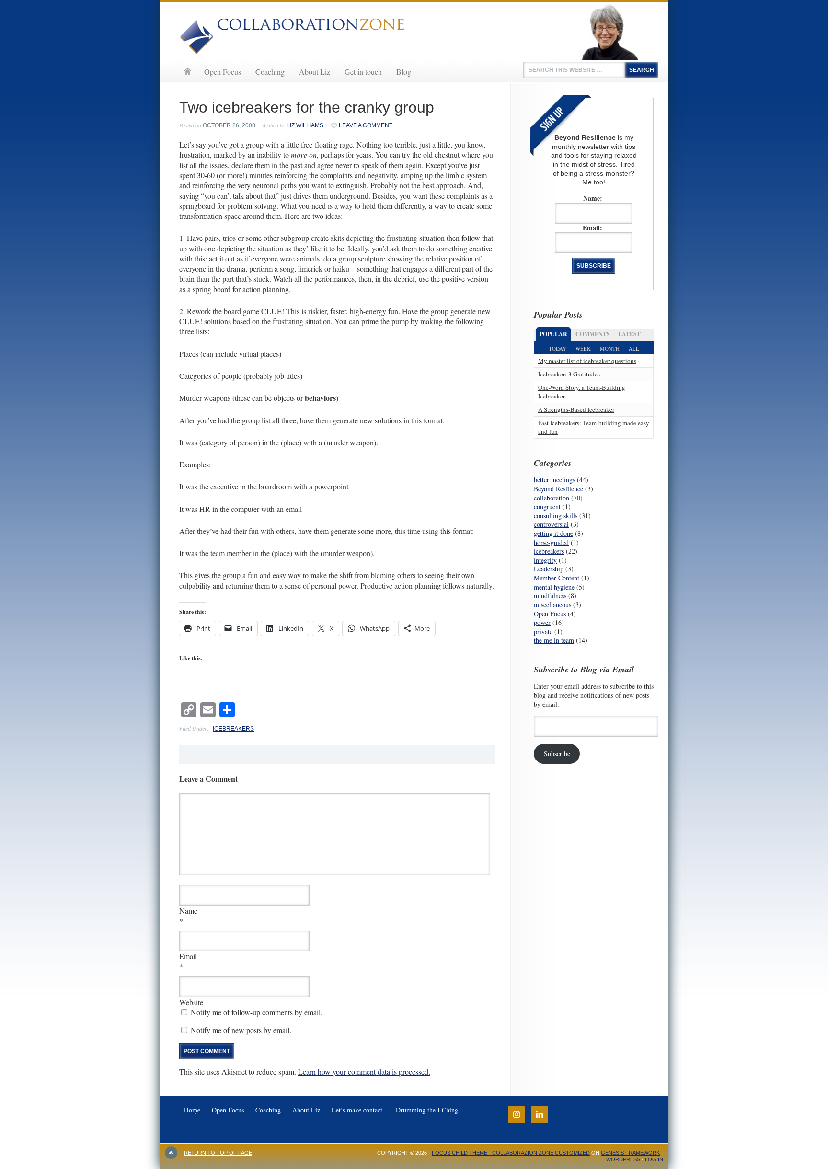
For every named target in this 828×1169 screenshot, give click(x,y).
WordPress (623, 1159)
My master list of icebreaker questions (587, 360)
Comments (592, 334)
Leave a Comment (365, 125)
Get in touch (363, 72)
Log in (654, 1159)
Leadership (549, 568)
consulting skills (555, 515)
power (542, 622)
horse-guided (551, 542)
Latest (629, 334)
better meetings (554, 479)
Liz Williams (305, 125)
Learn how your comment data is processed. (364, 1072)
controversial (551, 524)
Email (188, 956)
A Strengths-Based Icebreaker (576, 409)
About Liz (314, 72)
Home (187, 71)
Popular (553, 334)
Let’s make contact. (358, 1109)
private (543, 631)
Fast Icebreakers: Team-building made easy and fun (593, 427)
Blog (403, 72)
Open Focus (222, 72)
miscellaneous (552, 604)
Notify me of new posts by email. (241, 1030)
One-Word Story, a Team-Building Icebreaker (581, 391)
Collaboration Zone (414, 31)
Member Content (556, 577)
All (634, 348)
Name (188, 911)
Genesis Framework (630, 1153)
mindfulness (550, 595)
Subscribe (557, 753)
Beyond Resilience (558, 488)
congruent (547, 506)
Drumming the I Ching (427, 1109)
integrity (545, 560)
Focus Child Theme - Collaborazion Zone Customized (511, 1153)
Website (191, 1002)
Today (557, 348)
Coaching (270, 72)
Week (583, 348)
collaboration (551, 497)
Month (610, 348)
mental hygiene (554, 586)
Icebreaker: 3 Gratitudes (569, 374)
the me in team (554, 640)
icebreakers (233, 729)
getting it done (553, 533)
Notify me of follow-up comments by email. (256, 1012)
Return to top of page (218, 1153)
